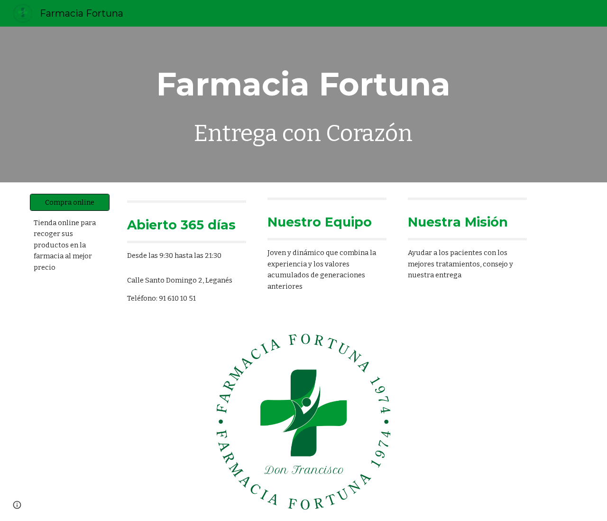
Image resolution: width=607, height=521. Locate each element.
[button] (17, 505)
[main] (303, 104)
